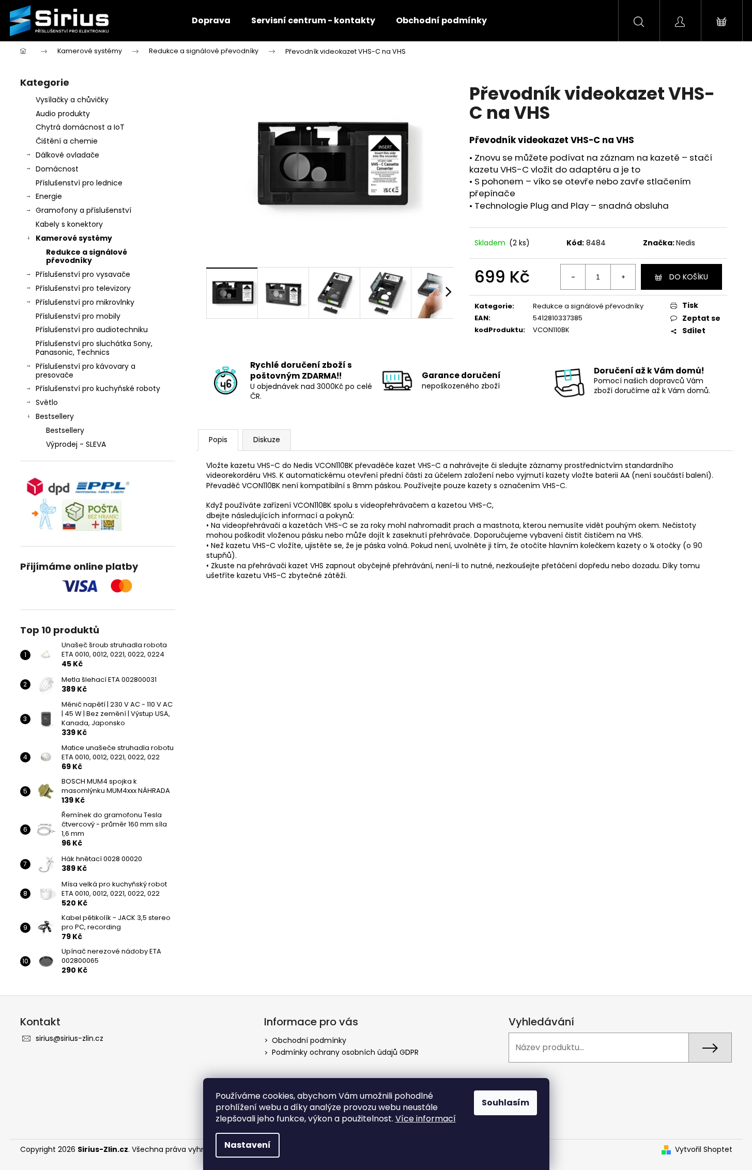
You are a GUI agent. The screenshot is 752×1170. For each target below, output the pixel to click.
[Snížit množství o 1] (573, 276)
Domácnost (57, 169)
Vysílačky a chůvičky (72, 100)
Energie (49, 196)
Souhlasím (505, 1103)
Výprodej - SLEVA (76, 444)
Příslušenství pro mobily (78, 316)
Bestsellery (55, 416)
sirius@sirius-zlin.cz (69, 1038)
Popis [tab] (218, 439)
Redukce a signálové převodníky (86, 256)
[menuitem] (211, 20)
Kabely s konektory (69, 224)
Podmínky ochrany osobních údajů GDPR (345, 1052)
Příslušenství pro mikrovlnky (85, 302)
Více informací (425, 1119)
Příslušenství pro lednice (79, 183)
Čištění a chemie (67, 141)
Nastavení (247, 1145)
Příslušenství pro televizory (83, 288)
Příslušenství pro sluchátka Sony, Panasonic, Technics (94, 347)
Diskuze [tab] (266, 439)
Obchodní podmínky (309, 1040)
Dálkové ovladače (67, 155)
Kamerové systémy (74, 238)
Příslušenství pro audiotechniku (92, 329)
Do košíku (688, 277)
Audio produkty (63, 113)
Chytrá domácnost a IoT (80, 127)
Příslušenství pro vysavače (83, 274)
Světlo (47, 402)
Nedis (685, 243)
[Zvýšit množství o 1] (622, 276)
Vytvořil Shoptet (703, 1150)
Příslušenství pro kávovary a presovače (85, 370)
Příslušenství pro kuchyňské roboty (98, 388)
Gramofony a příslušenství (83, 210)
